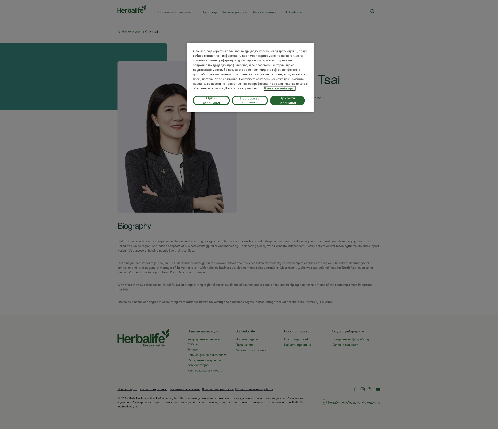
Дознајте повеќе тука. (279, 88)
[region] (250, 77)
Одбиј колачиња (211, 100)
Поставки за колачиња (250, 100)
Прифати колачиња (287, 100)
